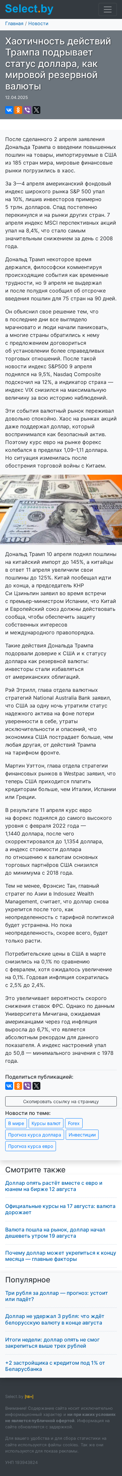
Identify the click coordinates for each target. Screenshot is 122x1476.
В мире (16, 1123)
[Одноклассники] (18, 110)
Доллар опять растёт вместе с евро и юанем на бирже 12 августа (53, 1186)
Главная (14, 23)
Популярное (27, 1279)
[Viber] (27, 110)
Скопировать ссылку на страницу (61, 1101)
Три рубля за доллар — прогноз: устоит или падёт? (56, 1296)
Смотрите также (35, 1169)
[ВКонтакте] (9, 110)
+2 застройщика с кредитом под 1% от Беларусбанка (55, 1365)
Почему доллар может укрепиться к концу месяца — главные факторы (60, 1255)
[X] (36, 110)
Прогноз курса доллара (34, 1134)
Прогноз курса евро (30, 1146)
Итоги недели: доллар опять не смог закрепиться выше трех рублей (52, 1342)
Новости (38, 23)
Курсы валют (46, 1123)
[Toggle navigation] (108, 9)
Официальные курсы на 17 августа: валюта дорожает (60, 1209)
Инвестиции (82, 1134)
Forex (74, 1123)
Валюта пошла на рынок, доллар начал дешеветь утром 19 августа (55, 1232)
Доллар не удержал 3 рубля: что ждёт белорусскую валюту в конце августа (54, 1319)
